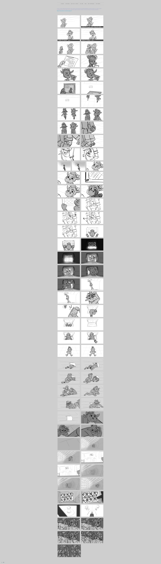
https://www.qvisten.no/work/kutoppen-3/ (64, 10)
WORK (86, 3)
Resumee (62, 3)
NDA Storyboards (91, 3)
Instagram (67, 3)
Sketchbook (98, 3)
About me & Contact (75, 3)
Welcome (81, 3)
